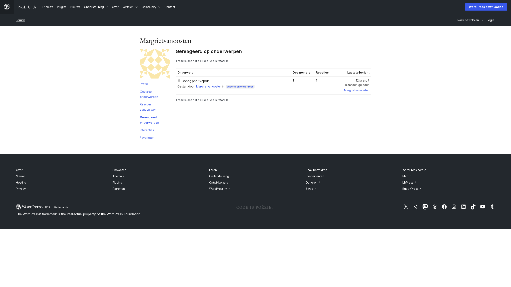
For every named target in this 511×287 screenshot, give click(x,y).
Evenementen (315, 176)
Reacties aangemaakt (148, 107)
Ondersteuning (219, 176)
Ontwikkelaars (218, 182)
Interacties (147, 130)
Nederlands (61, 207)
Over (19, 170)
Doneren (313, 182)
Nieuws (21, 176)
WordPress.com (414, 170)
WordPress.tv (219, 188)
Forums (20, 20)
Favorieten (147, 137)
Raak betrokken (316, 170)
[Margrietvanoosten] (155, 64)
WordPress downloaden (486, 7)
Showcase (119, 170)
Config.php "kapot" (195, 81)
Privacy (21, 188)
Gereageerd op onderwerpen (150, 120)
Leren (213, 170)
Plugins (117, 182)
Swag (311, 188)
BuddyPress (412, 188)
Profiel (144, 84)
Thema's (118, 176)
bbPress (409, 182)
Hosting (21, 182)
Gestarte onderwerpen (149, 94)
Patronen (119, 188)
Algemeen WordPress (240, 86)
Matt (407, 176)
